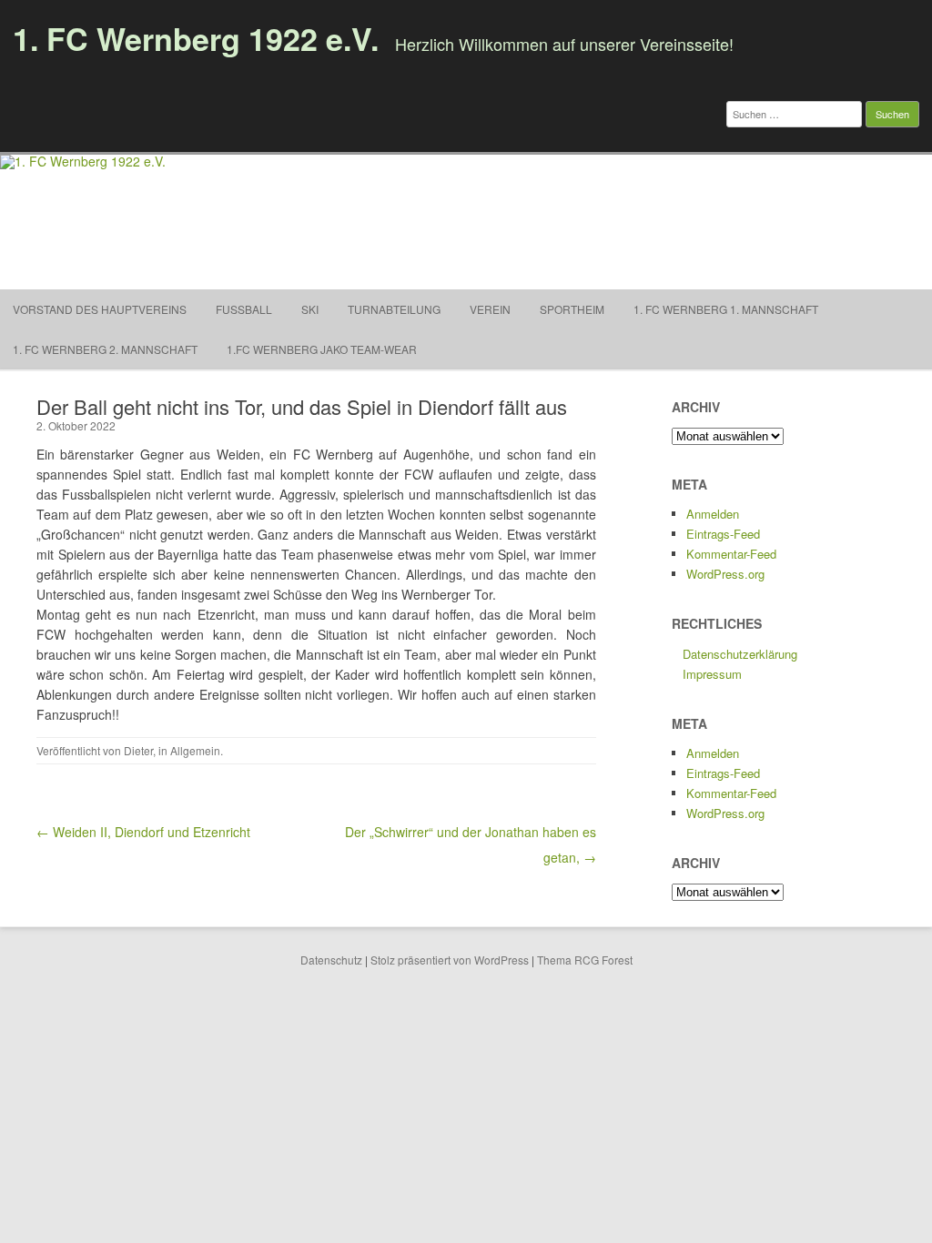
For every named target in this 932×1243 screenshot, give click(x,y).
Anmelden (712, 513)
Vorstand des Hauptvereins (100, 309)
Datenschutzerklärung (740, 653)
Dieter (138, 750)
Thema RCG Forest (585, 959)
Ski (310, 309)
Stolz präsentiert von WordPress (449, 959)
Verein (490, 309)
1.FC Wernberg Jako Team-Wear (322, 349)
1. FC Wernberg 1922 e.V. (196, 38)
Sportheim (572, 309)
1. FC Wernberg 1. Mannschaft (725, 309)
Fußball (244, 309)
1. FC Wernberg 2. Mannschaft (105, 349)
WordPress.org (725, 573)
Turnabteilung (394, 309)
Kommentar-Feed (731, 553)
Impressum (712, 673)
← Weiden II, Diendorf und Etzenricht (143, 832)
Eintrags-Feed (723, 533)
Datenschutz (331, 959)
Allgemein (195, 750)
